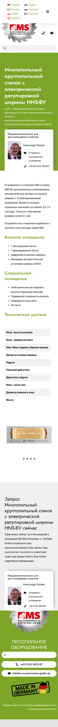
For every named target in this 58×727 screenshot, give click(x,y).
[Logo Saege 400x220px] (19, 24)
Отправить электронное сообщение (36, 157)
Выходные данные (12, 705)
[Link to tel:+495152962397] (43, 33)
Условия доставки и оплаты (42, 709)
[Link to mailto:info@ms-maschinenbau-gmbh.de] (52, 33)
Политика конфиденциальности (39, 705)
